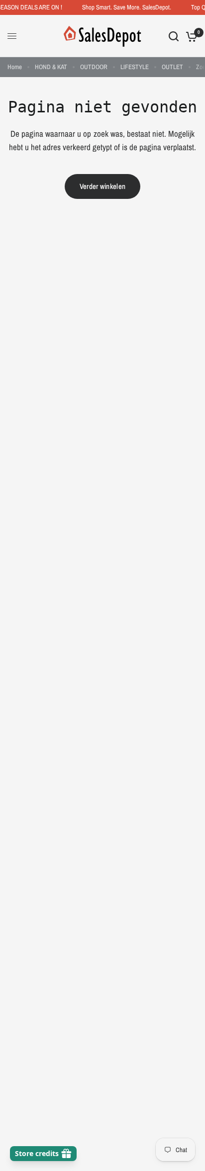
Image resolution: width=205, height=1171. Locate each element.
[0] (190, 36)
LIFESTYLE (134, 67)
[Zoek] (173, 36)
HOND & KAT (51, 67)
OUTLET (172, 67)
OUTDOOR (93, 67)
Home (14, 67)
